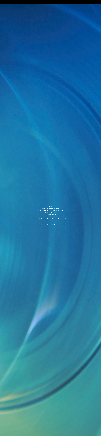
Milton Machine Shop (30, 2)
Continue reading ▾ (50, 224)
